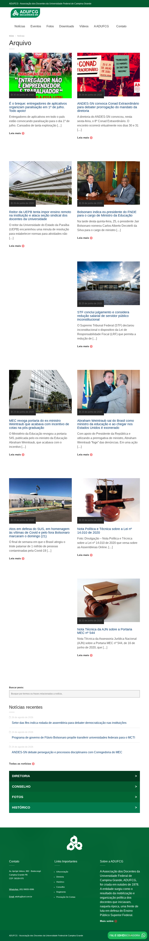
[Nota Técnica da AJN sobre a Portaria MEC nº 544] (108, 600)
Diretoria (60, 877)
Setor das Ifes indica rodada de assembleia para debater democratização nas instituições (69, 722)
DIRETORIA (74, 776)
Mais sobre (107, 921)
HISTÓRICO (74, 807)
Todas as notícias (20, 763)
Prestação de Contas (65, 897)
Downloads (66, 26)
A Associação (62, 872)
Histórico (60, 882)
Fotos (50, 26)
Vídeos (83, 26)
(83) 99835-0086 (26, 889)
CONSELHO (74, 786)
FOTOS (74, 797)
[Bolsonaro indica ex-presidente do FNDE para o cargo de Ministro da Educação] (108, 183)
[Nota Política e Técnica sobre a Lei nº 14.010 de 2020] (108, 500)
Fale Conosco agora (125, 935)
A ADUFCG (101, 26)
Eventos (36, 26)
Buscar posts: (16, 687)
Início (11, 36)
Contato (121, 26)
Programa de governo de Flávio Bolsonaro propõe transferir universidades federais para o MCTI (73, 737)
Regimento (61, 892)
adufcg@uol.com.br (23, 897)
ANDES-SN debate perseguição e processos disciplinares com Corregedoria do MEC (67, 752)
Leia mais (15, 133)
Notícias (20, 26)
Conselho (60, 887)
